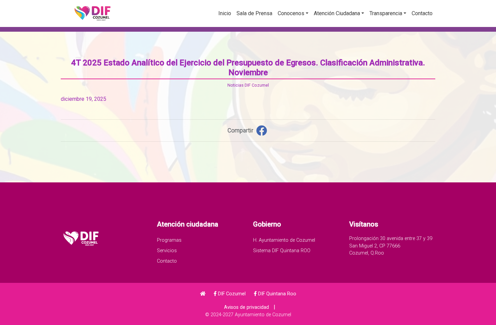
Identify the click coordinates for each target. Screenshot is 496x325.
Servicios (167, 251)
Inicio (224, 13)
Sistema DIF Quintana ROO (281, 251)
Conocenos (291, 13)
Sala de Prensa (254, 13)
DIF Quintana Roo (276, 294)
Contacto (422, 13)
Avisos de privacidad (246, 307)
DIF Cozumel (231, 294)
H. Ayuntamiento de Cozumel (284, 240)
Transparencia (385, 13)
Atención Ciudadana (337, 13)
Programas (169, 240)
